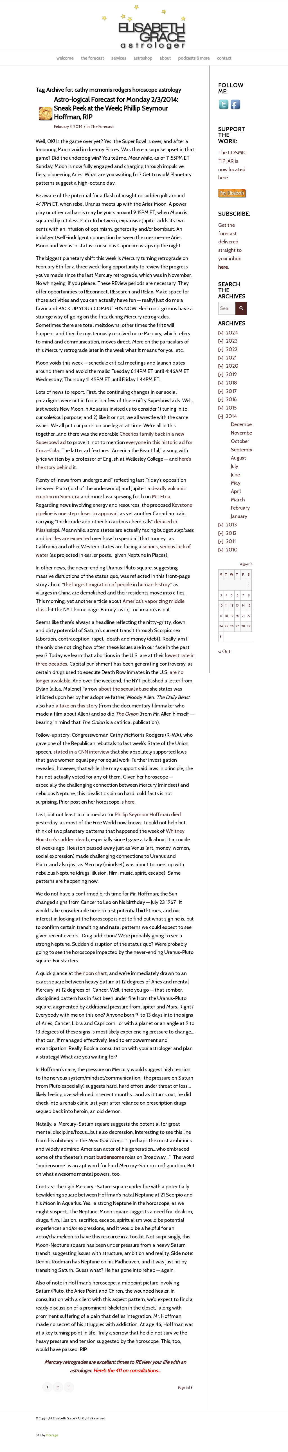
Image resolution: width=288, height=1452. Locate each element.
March (238, 500)
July (234, 466)
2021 (231, 358)
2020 (232, 366)
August (238, 458)
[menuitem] (65, 58)
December (242, 424)
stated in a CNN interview (81, 752)
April (236, 491)
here (129, 802)
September (243, 450)
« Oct (224, 651)
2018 (231, 383)
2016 (231, 399)
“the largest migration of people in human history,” (117, 585)
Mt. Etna (161, 497)
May (235, 483)
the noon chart (90, 973)
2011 (231, 541)
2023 (232, 341)
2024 (232, 333)
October (240, 441)
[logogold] (144, 25)
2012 (231, 533)
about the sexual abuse (123, 689)
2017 (231, 391)
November (242, 433)
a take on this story (76, 706)
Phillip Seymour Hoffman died (148, 814)
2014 (231, 416)
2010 (232, 550)
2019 (231, 374)
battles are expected (68, 538)
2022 (231, 349)
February (240, 508)
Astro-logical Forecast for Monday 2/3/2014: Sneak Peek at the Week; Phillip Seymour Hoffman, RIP (116, 108)
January (239, 516)
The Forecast (102, 126)
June (235, 475)
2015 (231, 408)
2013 (231, 525)
